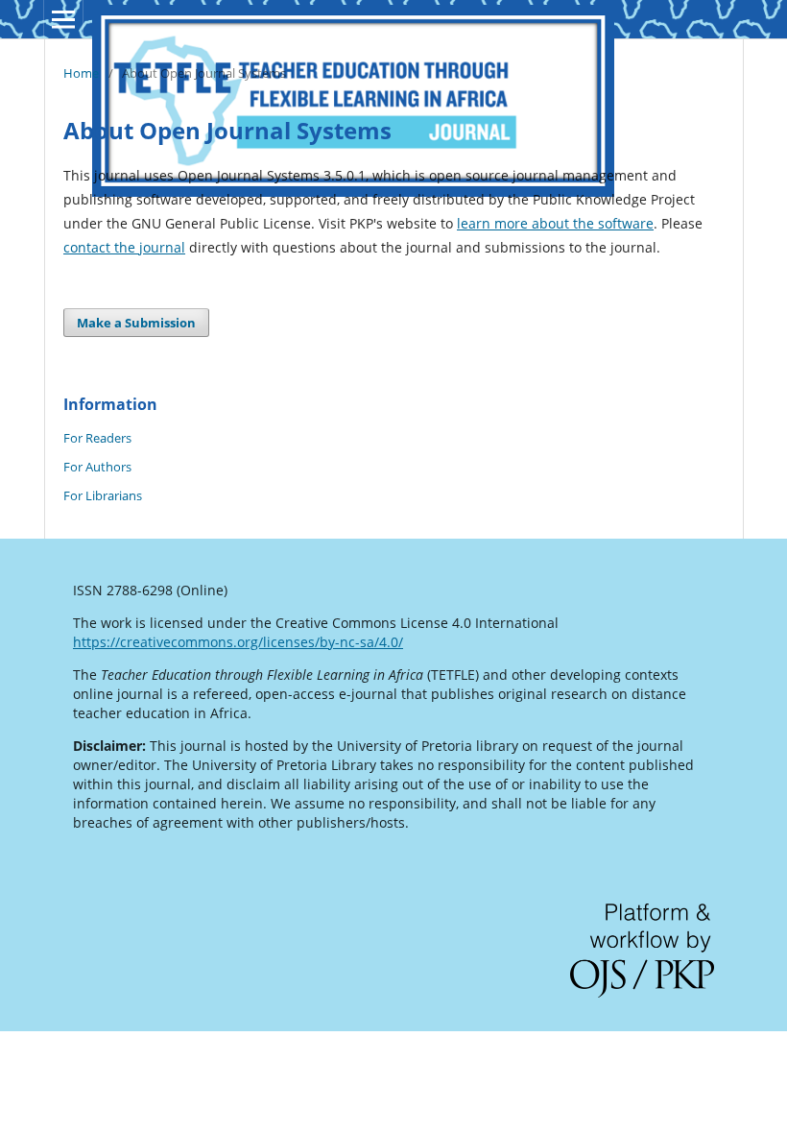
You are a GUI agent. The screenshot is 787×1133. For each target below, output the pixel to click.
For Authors (97, 466)
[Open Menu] (63, 19)
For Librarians (102, 495)
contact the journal (124, 247)
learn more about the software (555, 223)
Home (81, 73)
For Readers (97, 437)
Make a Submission (136, 322)
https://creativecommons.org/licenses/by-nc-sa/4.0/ (238, 642)
